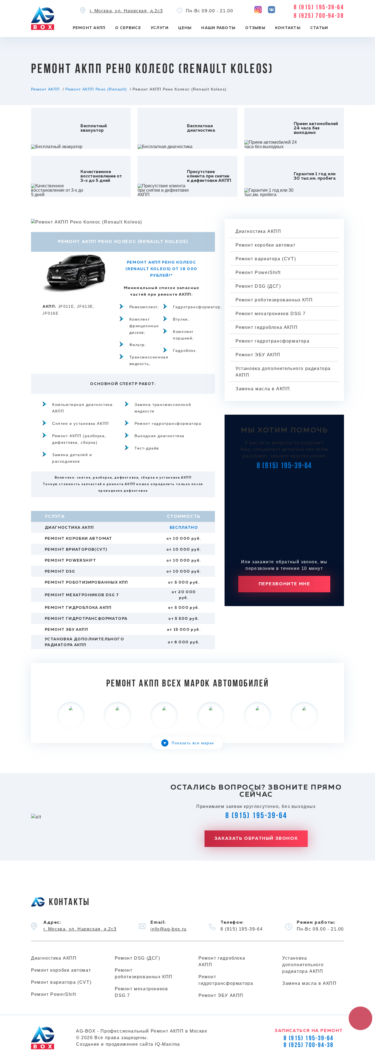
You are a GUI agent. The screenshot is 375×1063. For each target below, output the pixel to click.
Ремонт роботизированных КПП (86, 582)
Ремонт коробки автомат (78, 539)
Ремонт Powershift (70, 560)
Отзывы (255, 28)
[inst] (258, 9)
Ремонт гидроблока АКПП (78, 608)
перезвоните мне (284, 584)
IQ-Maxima (167, 1044)
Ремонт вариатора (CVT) (266, 258)
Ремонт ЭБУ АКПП (66, 630)
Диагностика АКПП (69, 528)
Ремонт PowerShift (258, 272)
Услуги (160, 28)
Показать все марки (193, 743)
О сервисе (128, 28)
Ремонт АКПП (89, 28)
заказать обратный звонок (256, 838)
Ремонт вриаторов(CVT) (76, 550)
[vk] (271, 9)
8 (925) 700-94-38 (319, 16)
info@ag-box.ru (168, 929)
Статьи (319, 28)
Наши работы (218, 28)
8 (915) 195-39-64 (319, 7)
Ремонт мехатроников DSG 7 (82, 595)
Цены (185, 28)
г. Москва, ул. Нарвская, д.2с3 (126, 11)
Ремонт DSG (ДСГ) (258, 286)
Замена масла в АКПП (263, 388)
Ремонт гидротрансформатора (86, 619)
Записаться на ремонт (309, 1031)
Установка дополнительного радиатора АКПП (283, 371)
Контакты (288, 28)
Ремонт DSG (60, 571)
